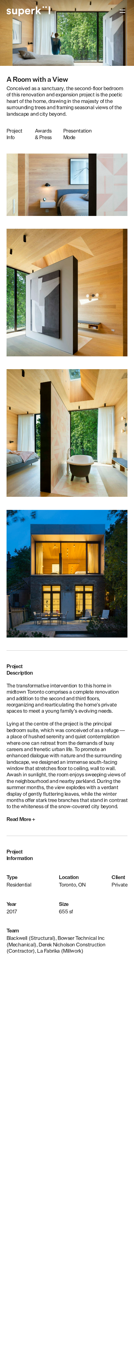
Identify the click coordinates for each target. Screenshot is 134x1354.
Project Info (14, 134)
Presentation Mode (77, 134)
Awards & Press (43, 134)
